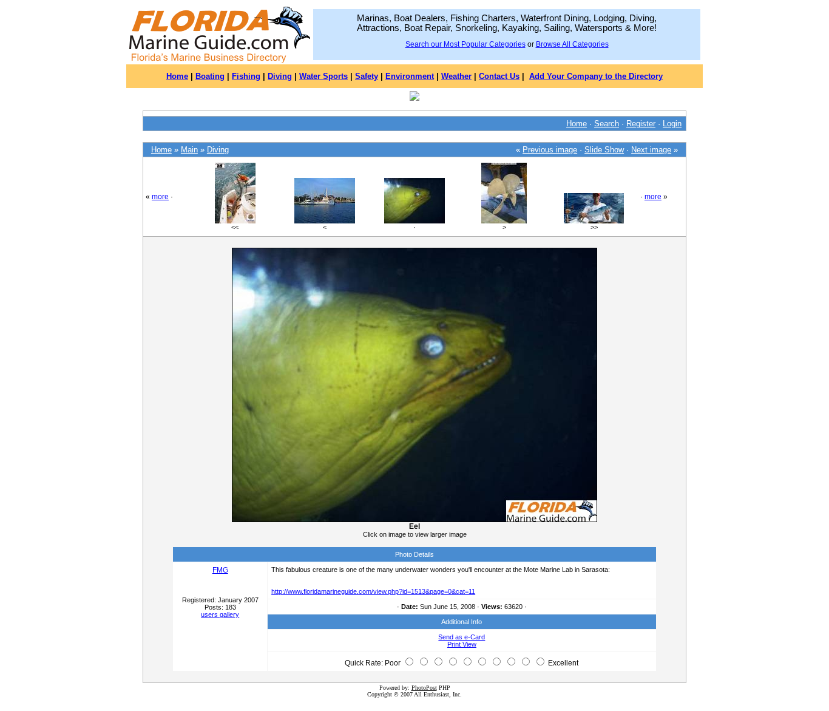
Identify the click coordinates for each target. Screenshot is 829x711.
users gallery (220, 614)
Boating (210, 76)
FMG (220, 570)
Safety (366, 76)
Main (189, 149)
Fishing (246, 76)
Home (177, 76)
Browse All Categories (572, 44)
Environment (409, 76)
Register (640, 123)
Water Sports (323, 76)
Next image (651, 149)
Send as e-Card (461, 637)
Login (672, 123)
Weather (456, 76)
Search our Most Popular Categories (465, 44)
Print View (461, 644)
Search (606, 123)
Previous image (550, 149)
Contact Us (499, 76)
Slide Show (604, 149)
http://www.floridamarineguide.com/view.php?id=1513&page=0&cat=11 (373, 591)
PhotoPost (424, 687)
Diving (280, 76)
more (160, 196)
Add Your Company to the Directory (596, 76)
